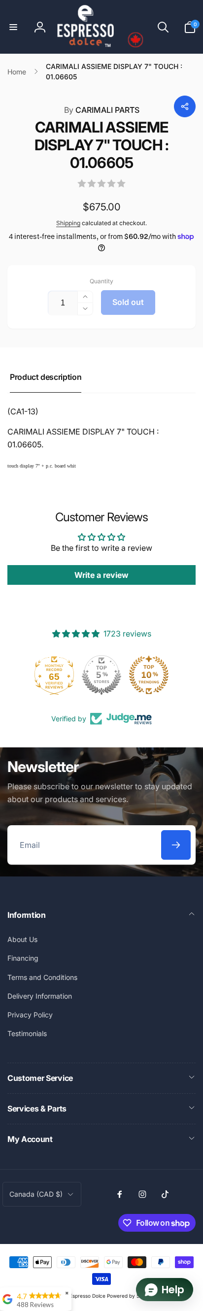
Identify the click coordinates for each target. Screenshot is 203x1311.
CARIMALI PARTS (101, 110)
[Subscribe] (176, 845)
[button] (13, 27)
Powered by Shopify (130, 1296)
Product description (45, 377)
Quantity (101, 281)
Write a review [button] (101, 575)
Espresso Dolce (87, 1296)
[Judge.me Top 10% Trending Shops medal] (149, 675)
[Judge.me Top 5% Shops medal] (101, 675)
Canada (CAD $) (36, 1194)
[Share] (185, 106)
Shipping (68, 223)
